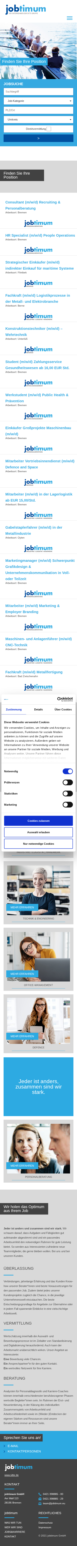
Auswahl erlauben (38, 832)
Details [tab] (38, 709)
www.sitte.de (11, 1475)
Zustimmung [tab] (14, 709)
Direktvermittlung (36, 128)
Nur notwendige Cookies (38, 843)
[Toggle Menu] (70, 18)
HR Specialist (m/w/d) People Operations (40, 235)
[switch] (68, 782)
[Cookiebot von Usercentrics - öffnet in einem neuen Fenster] (57, 699)
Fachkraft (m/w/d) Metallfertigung (33, 672)
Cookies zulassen (39, 820)
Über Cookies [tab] (63, 709)
